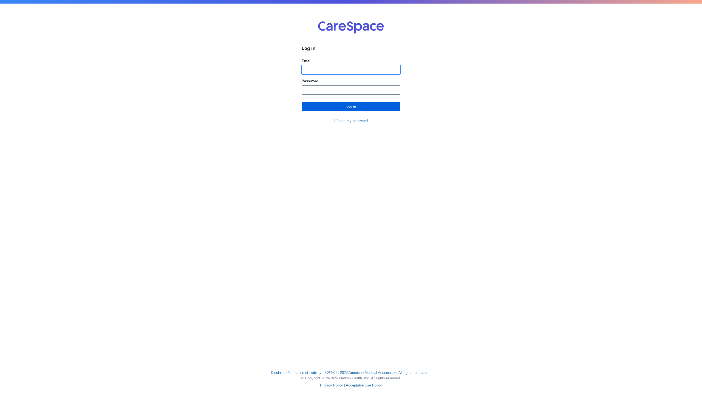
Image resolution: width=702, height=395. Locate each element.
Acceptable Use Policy (364, 385)
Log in (351, 106)
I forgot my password (351, 121)
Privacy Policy (331, 385)
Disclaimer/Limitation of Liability (296, 373)
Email (307, 61)
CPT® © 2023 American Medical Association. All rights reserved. (376, 373)
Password (310, 81)
